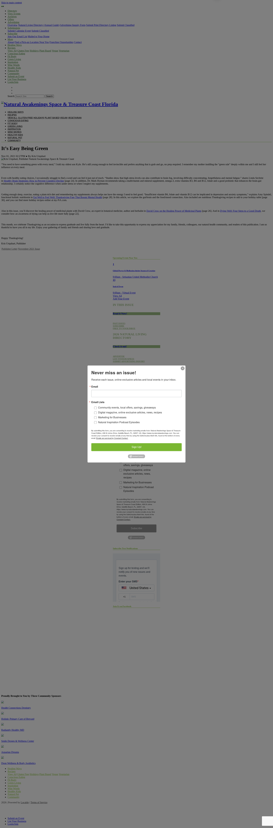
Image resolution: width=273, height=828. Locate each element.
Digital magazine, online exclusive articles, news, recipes (130, 412)
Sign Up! (136, 447)
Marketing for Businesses (112, 417)
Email (94, 386)
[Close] (183, 368)
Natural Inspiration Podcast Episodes (119, 422)
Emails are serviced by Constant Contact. (112, 438)
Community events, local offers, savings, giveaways (127, 407)
